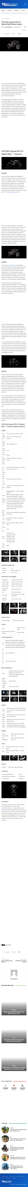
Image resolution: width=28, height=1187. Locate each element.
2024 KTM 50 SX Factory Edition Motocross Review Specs (14, 1040)
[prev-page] (2, 1074)
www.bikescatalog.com (6, 808)
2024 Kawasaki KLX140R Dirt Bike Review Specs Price (14, 1012)
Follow (14, 1084)
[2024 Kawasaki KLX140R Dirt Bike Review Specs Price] (14, 1001)
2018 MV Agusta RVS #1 (11, 265)
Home (2, 18)
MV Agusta (7, 18)
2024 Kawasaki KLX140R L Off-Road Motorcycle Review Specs (18, 1158)
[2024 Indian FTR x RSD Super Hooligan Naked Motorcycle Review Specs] (14, 1057)
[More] (19, 33)
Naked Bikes (8, 945)
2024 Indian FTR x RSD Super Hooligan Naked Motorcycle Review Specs (14, 1068)
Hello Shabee (8, 27)
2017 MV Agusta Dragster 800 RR (12, 192)
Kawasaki (13, 1009)
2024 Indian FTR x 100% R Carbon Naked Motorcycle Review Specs (16, 1167)
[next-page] (5, 1074)
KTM (14, 1037)
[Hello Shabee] (2, 27)
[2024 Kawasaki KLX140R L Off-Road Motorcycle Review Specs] (5, 1157)
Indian (13, 1065)
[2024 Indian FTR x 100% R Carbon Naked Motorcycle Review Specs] (5, 1166)
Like (5, 1084)
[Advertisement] (14, 67)
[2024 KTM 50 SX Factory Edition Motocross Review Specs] (14, 1029)
